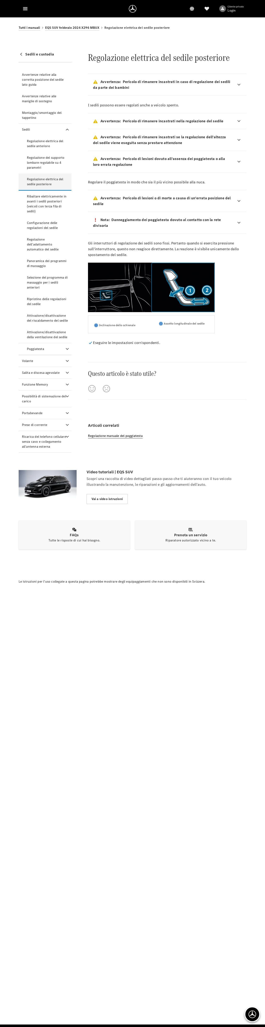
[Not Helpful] (106, 389)
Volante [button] (27, 361)
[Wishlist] (207, 8)
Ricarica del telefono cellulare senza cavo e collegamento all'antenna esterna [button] (44, 441)
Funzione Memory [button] (35, 384)
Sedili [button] (26, 129)
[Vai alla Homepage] (132, 8)
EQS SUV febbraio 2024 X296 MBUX (72, 27)
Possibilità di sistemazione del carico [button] (44, 398)
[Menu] (25, 8)
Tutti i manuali (29, 27)
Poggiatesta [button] (35, 349)
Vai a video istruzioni (107, 499)
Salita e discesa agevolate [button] (41, 372)
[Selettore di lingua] (192, 8)
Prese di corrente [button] (34, 425)
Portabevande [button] (32, 413)
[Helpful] (92, 389)
